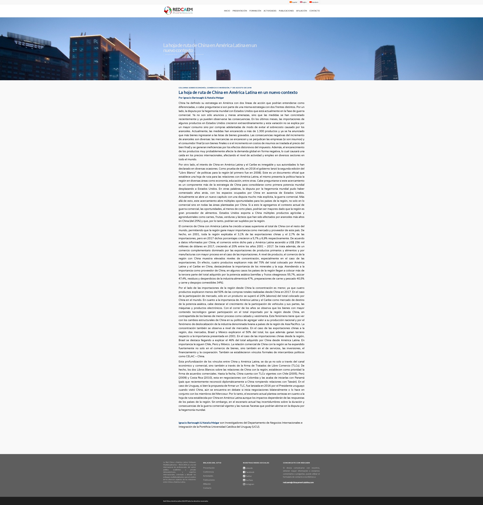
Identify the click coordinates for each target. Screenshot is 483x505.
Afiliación (207, 484)
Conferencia (208, 472)
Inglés (304, 2)
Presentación (209, 468)
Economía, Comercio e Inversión (193, 54)
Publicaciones (209, 480)
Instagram (249, 484)
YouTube (249, 480)
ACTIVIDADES (270, 11)
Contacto (207, 488)
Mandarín (315, 2)
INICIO (227, 11)
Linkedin (249, 468)
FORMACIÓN (255, 11)
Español (294, 2)
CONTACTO (314, 11)
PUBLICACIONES (286, 11)
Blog (181, 54)
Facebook (250, 472)
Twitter (248, 476)
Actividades (208, 476)
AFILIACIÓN (301, 11)
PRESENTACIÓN (240, 11)
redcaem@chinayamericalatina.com (298, 482)
